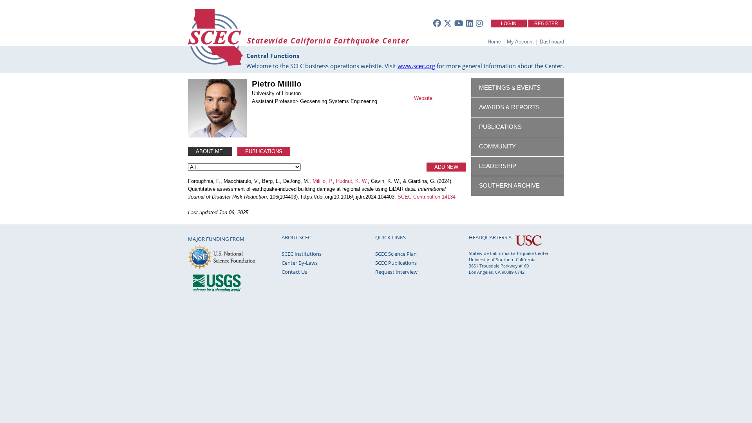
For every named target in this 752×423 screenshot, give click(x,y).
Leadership (497, 166)
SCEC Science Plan (396, 253)
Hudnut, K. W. (352, 181)
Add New (446, 167)
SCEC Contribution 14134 (427, 197)
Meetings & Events (509, 88)
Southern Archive (509, 186)
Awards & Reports (509, 107)
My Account (520, 42)
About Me (210, 151)
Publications (263, 151)
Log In (509, 23)
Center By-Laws (300, 262)
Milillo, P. (323, 181)
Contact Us (294, 271)
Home (494, 42)
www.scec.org (416, 66)
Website (423, 98)
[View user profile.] (217, 136)
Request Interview (396, 271)
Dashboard (552, 42)
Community (497, 146)
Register (546, 23)
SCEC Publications (396, 262)
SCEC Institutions (302, 253)
